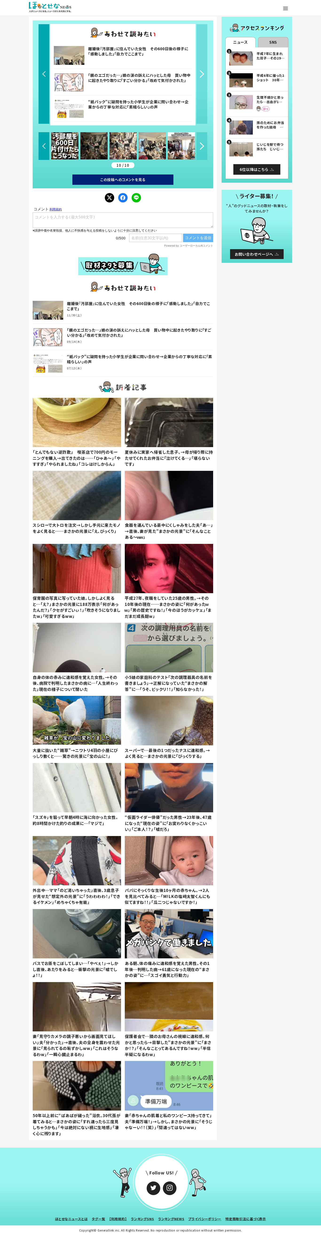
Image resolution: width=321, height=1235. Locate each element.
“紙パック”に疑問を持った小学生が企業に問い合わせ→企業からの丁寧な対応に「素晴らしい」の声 (138, 104)
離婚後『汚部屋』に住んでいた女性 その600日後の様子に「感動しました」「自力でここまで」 (138, 51)
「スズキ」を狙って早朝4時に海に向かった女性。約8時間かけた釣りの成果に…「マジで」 (75, 820)
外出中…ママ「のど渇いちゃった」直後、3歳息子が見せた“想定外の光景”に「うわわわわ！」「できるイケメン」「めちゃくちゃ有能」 (76, 896)
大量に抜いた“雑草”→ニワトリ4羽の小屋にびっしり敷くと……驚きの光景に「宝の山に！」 (75, 753)
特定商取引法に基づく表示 (245, 1218)
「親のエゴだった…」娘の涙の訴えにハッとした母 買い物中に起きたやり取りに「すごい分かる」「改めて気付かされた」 (139, 77)
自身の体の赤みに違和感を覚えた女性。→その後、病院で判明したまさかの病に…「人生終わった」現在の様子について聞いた (75, 683)
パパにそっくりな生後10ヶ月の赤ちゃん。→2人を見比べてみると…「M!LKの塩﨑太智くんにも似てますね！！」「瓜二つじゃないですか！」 (167, 896)
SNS (273, 42)
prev (44, 74)
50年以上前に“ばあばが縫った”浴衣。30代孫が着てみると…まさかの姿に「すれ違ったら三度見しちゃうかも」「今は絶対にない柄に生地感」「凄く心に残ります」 (76, 1124)
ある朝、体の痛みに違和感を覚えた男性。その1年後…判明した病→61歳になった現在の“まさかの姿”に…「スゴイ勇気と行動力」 (167, 969)
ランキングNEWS (171, 1218)
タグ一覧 (98, 1218)
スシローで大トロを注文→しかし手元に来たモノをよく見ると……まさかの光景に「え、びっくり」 (76, 528)
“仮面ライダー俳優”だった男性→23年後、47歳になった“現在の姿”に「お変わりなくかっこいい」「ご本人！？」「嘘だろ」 (168, 823)
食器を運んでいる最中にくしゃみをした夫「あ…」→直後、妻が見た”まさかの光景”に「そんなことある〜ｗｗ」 (169, 531)
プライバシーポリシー (204, 1218)
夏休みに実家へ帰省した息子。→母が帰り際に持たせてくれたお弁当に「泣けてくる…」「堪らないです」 (169, 458)
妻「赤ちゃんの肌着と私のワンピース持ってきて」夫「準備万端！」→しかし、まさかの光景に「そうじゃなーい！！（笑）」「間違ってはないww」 (168, 1121)
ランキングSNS (142, 1218)
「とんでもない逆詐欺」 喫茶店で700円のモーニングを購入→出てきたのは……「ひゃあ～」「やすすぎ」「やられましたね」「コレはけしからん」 (77, 458)
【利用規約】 (118, 1218)
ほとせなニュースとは (71, 1218)
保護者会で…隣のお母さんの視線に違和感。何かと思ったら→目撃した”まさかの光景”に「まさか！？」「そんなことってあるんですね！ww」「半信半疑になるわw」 (168, 1045)
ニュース (240, 42)
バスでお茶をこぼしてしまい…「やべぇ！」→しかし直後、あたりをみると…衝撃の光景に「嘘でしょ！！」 (75, 969)
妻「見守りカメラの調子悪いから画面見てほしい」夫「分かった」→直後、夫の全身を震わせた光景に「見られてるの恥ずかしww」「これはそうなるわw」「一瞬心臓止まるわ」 (76, 1045)
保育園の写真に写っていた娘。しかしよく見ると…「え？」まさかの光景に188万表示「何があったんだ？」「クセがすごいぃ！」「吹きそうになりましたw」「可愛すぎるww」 (77, 607)
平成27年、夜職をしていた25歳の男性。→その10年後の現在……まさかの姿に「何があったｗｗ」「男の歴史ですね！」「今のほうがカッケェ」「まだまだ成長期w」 (168, 607)
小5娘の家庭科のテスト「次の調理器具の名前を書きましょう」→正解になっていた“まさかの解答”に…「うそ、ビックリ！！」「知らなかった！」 (168, 683)
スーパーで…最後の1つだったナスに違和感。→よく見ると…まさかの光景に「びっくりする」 (167, 753)
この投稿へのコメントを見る (122, 179)
